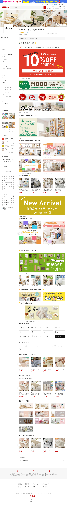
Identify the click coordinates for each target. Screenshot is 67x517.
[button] (62, 4)
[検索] (45, 7)
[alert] (42, 38)
